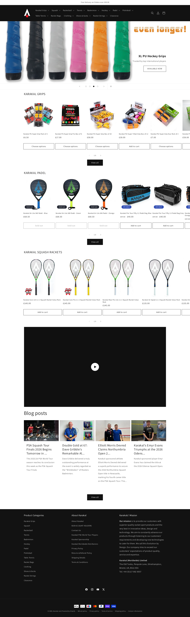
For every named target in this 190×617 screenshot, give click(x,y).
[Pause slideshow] (110, 86)
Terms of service (107, 611)
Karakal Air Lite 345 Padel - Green (68, 213)
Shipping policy (120, 611)
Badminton (28, 539)
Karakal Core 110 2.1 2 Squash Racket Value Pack (41, 300)
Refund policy (82, 611)
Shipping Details (78, 557)
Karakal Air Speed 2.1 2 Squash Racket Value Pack (161, 300)
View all (95, 162)
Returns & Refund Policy (82, 553)
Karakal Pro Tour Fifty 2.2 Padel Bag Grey (168, 213)
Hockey (27, 544)
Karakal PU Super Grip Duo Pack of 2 (164, 134)
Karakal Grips (29, 521)
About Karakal (78, 521)
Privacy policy (94, 611)
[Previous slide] (79, 86)
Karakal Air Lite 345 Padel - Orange (101, 213)
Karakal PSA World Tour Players (85, 535)
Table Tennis (29, 557)
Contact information (135, 611)
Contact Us (76, 530)
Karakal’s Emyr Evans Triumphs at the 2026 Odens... (148, 449)
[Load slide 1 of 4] (86, 86)
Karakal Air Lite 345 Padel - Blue (35, 213)
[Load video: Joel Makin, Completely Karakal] (95, 367)
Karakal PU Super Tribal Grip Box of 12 (133, 134)
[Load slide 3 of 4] (94, 86)
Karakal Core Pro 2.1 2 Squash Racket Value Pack (81, 300)
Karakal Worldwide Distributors (85, 544)
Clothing (27, 567)
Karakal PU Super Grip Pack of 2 (35, 134)
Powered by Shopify (68, 611)
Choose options (39, 146)
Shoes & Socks (30, 571)
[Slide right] (101, 155)
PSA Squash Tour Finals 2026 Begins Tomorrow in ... (39, 449)
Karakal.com (57, 611)
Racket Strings (30, 576)
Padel (26, 548)
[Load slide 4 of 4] (98, 86)
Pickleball (28, 553)
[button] (42, 10)
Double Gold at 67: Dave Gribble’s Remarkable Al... (75, 449)
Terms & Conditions (80, 562)
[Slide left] (89, 155)
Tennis (26, 535)
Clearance (28, 580)
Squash (27, 526)
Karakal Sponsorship (80, 539)
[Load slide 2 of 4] (90, 86)
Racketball (28, 530)
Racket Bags (29, 562)
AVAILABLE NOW (154, 69)
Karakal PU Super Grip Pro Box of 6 (68, 134)
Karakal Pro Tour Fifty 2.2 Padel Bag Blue (135, 213)
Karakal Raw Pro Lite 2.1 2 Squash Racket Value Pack (121, 301)
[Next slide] (104, 86)
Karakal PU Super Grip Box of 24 (99, 134)
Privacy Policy (77, 548)
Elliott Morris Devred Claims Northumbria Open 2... (112, 449)
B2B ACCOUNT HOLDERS (82, 526)
